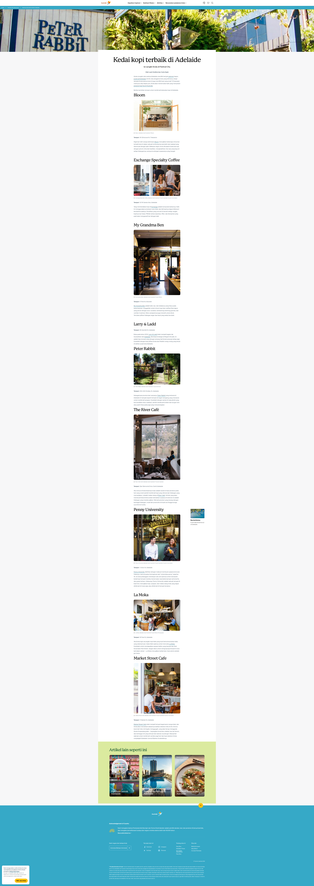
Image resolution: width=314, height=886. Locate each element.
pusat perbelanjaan (140, 79)
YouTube (148, 850)
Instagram (163, 846)
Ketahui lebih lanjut (14, 871)
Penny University (139, 572)
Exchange (154, 207)
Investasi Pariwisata (196, 850)
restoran (171, 76)
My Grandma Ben (139, 306)
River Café (161, 495)
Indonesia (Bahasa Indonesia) (118, 848)
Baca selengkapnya (124, 833)
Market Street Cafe (140, 724)
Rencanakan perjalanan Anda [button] (175, 3)
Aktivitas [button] (160, 3)
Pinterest (163, 850)
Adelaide (147, 337)
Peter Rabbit (161, 395)
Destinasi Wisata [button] (148, 3)
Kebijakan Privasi (180, 848)
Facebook (149, 846)
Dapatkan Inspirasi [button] (134, 3)
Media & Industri (195, 846)
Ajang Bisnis (194, 848)
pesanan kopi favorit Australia (143, 86)
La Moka (172, 644)
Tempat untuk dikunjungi (13, 7)
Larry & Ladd (153, 334)
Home (2, 7)
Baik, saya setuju (21, 880)
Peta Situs (178, 846)
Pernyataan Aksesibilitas (179, 851)
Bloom (156, 142)
